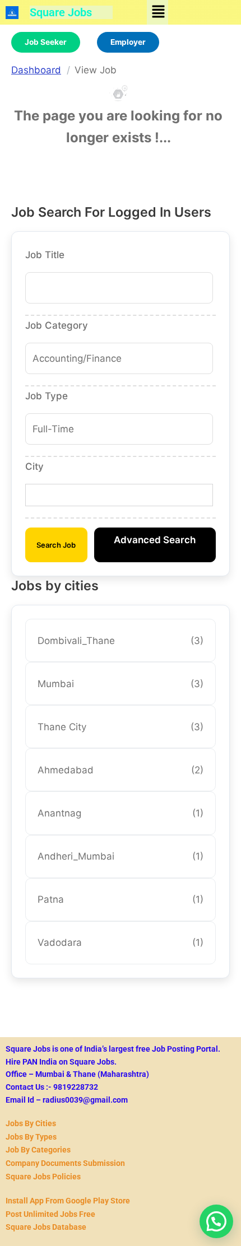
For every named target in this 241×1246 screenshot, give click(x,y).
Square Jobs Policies (43, 1176)
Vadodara (121, 942)
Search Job (56, 544)
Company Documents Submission (65, 1163)
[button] (158, 12)
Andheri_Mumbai (121, 856)
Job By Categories (38, 1149)
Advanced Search (155, 539)
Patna (121, 899)
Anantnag (121, 813)
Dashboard (36, 70)
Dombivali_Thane (121, 640)
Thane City (121, 726)
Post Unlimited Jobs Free (50, 1214)
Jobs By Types (31, 1136)
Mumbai (121, 683)
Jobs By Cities (31, 1123)
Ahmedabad (121, 770)
